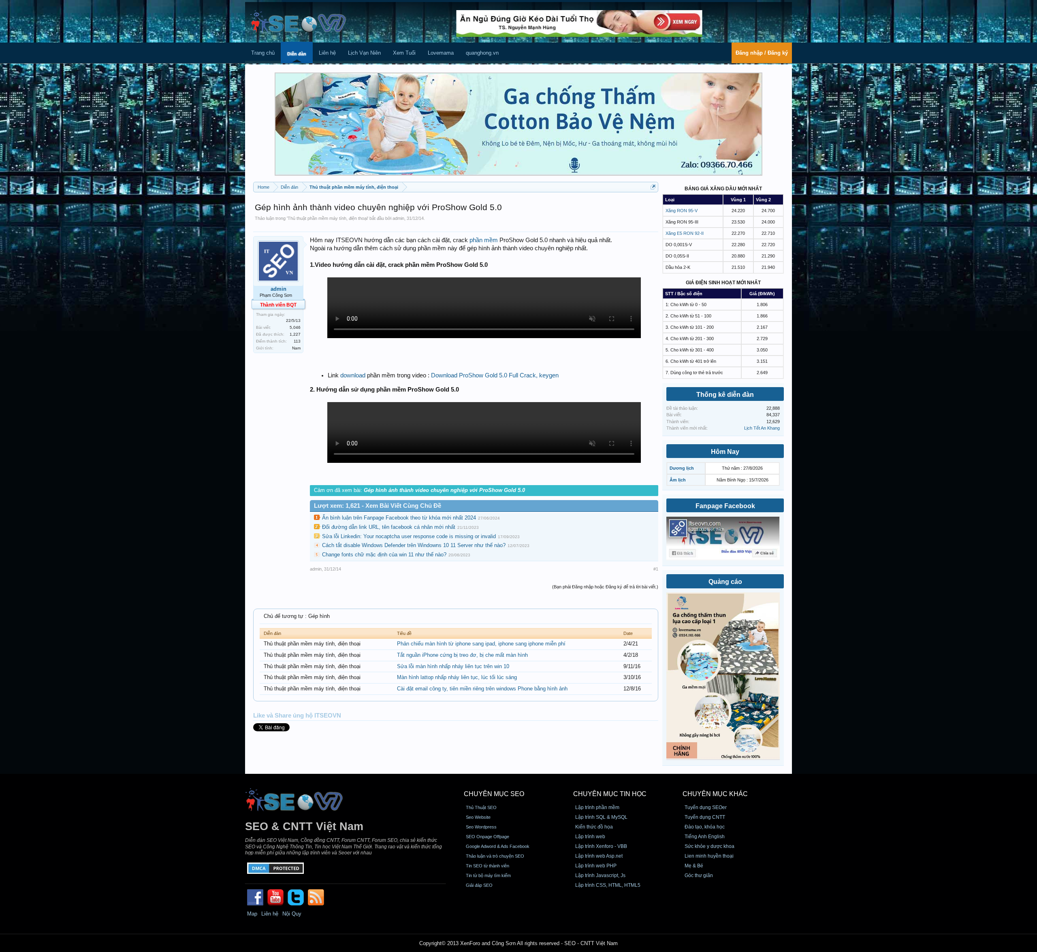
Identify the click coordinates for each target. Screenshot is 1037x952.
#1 (655, 569)
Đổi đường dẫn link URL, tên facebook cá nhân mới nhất (388, 527)
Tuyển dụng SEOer (706, 807)
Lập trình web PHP (596, 866)
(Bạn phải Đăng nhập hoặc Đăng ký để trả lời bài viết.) (605, 586)
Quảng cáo (725, 581)
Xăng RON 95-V (682, 210)
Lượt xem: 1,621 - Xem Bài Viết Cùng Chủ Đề (377, 506)
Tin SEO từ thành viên (487, 865)
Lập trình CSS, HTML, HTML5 (607, 885)
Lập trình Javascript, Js (600, 875)
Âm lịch (678, 479)
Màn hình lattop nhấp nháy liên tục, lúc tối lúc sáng (457, 677)
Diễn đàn (296, 53)
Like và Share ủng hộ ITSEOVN (297, 715)
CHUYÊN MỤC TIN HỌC (610, 793)
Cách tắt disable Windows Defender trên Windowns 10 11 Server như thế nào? (414, 545)
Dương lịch (682, 468)
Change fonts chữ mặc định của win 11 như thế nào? (384, 555)
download (352, 375)
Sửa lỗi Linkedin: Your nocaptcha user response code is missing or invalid (409, 536)
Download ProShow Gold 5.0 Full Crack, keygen (495, 375)
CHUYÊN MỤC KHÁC (715, 793)
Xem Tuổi (404, 53)
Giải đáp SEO (479, 885)
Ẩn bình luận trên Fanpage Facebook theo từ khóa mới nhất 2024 (399, 518)
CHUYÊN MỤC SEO (494, 793)
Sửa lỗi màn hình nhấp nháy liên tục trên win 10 (453, 666)
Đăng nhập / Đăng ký (762, 53)
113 (297, 341)
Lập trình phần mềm (597, 807)
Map (252, 914)
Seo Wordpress (481, 826)
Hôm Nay (725, 451)
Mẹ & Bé (694, 866)
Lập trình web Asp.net (599, 856)
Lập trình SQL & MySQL (601, 817)
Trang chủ (263, 53)
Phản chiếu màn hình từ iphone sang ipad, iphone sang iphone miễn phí (481, 644)
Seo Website (478, 817)
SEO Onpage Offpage (487, 836)
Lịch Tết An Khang (762, 428)
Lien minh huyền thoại (709, 856)
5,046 (295, 327)
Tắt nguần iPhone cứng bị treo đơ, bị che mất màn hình (462, 655)
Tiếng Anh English (705, 836)
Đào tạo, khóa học (705, 827)
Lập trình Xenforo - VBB (601, 846)
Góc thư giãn (699, 875)
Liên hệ (327, 53)
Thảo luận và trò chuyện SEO (495, 856)
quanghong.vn (482, 53)
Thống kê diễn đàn (725, 394)
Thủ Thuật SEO (481, 807)
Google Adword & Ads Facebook (497, 846)
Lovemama (441, 53)
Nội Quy (291, 914)
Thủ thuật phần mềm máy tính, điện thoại (327, 218)
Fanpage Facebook (725, 506)
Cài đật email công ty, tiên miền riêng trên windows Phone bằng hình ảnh (482, 689)
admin (398, 218)
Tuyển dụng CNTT (705, 817)
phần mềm (483, 240)
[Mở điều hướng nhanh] (653, 187)
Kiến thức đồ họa (594, 827)
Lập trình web (590, 836)
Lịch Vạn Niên (364, 53)
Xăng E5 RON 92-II (685, 233)
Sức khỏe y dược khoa (709, 846)
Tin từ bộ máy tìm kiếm (488, 875)
